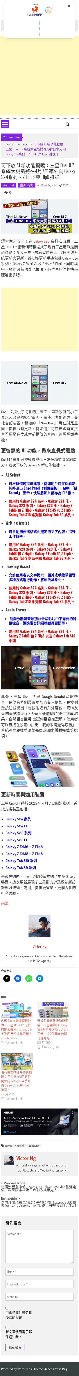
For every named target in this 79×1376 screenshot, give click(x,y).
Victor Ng (46, 185)
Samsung (34, 1145)
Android (23, 144)
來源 (5, 903)
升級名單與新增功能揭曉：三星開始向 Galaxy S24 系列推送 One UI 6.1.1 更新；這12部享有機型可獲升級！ (52, 1029)
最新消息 (26, 185)
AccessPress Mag (55, 1369)
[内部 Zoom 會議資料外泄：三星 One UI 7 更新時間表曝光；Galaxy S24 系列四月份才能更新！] (17, 1010)
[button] (39, 23)
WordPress (24, 1369)
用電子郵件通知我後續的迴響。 (18, 1315)
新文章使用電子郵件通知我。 (18, 1334)
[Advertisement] (39, 75)
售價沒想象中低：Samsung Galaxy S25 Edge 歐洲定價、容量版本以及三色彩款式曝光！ (38, 1189)
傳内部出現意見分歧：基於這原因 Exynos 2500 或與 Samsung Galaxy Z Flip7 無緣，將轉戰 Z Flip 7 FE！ (39, 1204)
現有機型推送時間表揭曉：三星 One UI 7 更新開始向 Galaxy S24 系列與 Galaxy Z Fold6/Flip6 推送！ (16, 1081)
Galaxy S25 (42, 241)
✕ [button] (69, 6)
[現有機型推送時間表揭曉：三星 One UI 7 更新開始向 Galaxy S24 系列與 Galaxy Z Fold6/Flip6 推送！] (17, 1061)
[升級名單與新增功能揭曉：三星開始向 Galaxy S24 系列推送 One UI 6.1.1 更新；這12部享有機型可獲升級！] (53, 1010)
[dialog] (39, 19)
